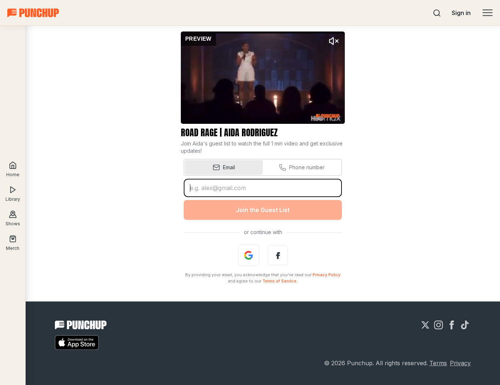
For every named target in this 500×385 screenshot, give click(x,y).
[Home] (33, 12)
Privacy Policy (326, 274)
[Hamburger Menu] (488, 13)
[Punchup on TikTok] (465, 325)
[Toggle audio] (334, 41)
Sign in (461, 12)
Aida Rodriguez (251, 132)
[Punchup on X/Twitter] (425, 325)
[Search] (437, 12)
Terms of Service (279, 281)
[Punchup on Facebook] (452, 325)
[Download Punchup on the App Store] (77, 342)
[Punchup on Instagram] (438, 325)
